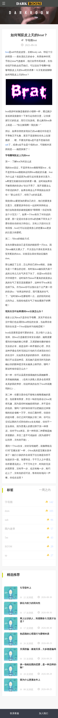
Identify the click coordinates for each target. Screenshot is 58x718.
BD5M (8, 546)
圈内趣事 (10, 528)
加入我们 (43, 713)
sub (6, 145)
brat (7, 52)
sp (6, 555)
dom (7, 511)
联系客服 (14, 713)
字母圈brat (31, 40)
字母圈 (9, 502)
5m (6, 537)
